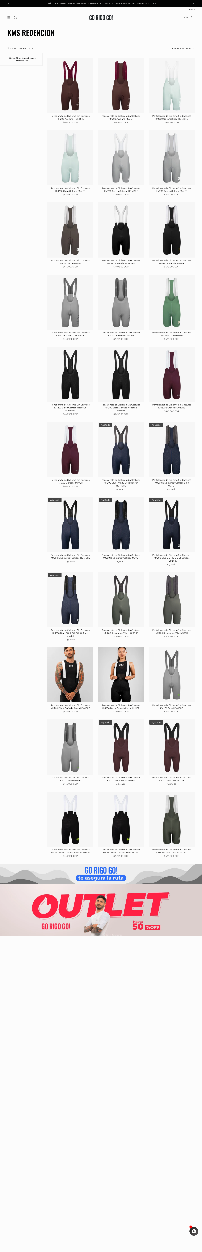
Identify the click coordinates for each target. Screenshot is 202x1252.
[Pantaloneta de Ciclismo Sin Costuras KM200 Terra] (70, 230)
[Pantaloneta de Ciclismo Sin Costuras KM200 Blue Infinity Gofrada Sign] (121, 449)
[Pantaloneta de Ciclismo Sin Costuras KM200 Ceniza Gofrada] (121, 157)
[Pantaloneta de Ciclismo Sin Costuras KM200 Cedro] (172, 302)
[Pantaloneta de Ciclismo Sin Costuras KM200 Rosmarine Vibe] (121, 599)
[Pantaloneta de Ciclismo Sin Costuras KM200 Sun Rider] (121, 230)
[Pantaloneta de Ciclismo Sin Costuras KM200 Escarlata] (121, 747)
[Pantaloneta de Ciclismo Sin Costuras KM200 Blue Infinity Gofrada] (70, 524)
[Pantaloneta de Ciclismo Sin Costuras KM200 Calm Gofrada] (172, 85)
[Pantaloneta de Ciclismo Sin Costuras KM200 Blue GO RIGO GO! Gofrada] (172, 524)
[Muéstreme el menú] (9, 17)
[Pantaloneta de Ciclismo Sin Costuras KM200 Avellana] (70, 85)
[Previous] (8, 3)
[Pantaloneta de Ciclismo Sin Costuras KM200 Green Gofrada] (172, 819)
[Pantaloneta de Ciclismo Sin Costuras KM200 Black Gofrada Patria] (70, 674)
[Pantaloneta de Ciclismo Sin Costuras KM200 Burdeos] (172, 374)
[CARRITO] (192, 17)
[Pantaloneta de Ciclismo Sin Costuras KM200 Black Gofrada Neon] (70, 819)
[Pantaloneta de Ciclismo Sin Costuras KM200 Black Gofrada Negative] (70, 374)
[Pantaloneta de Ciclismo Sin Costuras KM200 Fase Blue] (70, 302)
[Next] (193, 3)
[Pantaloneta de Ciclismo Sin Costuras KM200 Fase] (172, 674)
